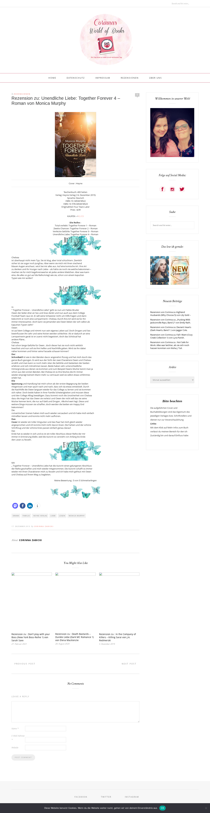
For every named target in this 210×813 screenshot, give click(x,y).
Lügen (62, 515)
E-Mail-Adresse (18, 737)
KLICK (81, 216)
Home (52, 77)
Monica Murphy (77, 515)
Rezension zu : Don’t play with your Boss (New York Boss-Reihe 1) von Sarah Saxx (30, 637)
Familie (26, 515)
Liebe (53, 515)
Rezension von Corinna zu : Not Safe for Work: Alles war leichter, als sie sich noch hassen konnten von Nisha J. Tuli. (169, 345)
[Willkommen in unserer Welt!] (172, 156)
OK (162, 808)
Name (15, 728)
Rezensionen (130, 77)
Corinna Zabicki (43, 526)
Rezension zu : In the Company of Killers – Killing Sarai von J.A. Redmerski (117, 637)
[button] (15, 506)
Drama (16, 515)
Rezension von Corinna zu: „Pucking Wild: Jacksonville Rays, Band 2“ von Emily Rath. (170, 321)
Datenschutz (76, 77)
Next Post (129, 663)
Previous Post (24, 663)
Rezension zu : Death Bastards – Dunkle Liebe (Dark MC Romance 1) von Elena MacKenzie (74, 637)
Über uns (155, 77)
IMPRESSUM (102, 77)
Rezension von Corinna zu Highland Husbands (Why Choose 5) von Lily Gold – (170, 314)
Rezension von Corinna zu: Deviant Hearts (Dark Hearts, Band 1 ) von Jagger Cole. (170, 329)
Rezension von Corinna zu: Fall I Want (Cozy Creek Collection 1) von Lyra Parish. (171, 336)
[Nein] (206, 808)
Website (14, 747)
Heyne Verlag (40, 515)
